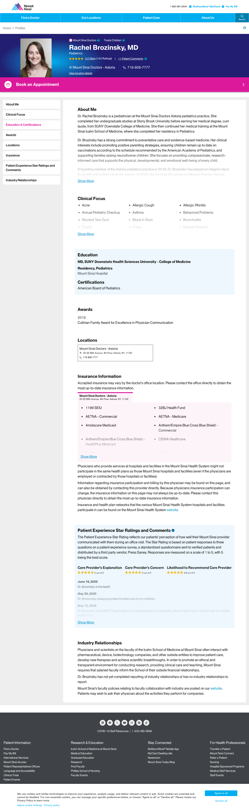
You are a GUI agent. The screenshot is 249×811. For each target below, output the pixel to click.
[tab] (31, 104)
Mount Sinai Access (15, 762)
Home (7, 28)
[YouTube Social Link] (124, 723)
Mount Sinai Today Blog (161, 762)
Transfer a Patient (220, 749)
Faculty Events (79, 775)
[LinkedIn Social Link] (103, 723)
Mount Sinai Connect (222, 753)
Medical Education (81, 753)
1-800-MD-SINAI (178, 6)
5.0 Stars (90, 58)
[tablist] (30, 141)
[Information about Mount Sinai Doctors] (98, 40)
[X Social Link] (117, 723)
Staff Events (217, 775)
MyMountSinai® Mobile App (163, 749)
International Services (16, 757)
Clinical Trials (11, 775)
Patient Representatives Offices (22, 766)
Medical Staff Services (223, 771)
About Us (208, 18)
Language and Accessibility (19, 771)
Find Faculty (78, 766)
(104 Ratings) (104, 58)
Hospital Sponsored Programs (227, 766)
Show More (86, 181)
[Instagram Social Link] (132, 723)
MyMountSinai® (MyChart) (206, 6)
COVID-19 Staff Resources (113, 731)
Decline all (221, 800)
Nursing (214, 762)
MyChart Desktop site (160, 753)
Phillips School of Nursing (85, 771)
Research (76, 762)
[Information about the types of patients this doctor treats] (123, 40)
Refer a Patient (218, 757)
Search (242, 19)
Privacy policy (52, 805)
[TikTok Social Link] (146, 723)
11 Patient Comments (130, 58)
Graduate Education (82, 757)
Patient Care (151, 18)
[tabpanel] (154, 145)
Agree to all (221, 793)
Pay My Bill (231, 6)
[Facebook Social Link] (110, 723)
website (172, 510)
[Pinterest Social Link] (139, 723)
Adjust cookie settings (29, 805)
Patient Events (12, 779)
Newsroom (154, 757)
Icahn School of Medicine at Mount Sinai (93, 749)
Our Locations (91, 18)
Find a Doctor (30, 18)
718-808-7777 (138, 67)
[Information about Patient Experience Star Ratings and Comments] (145, 58)
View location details (80, 73)
